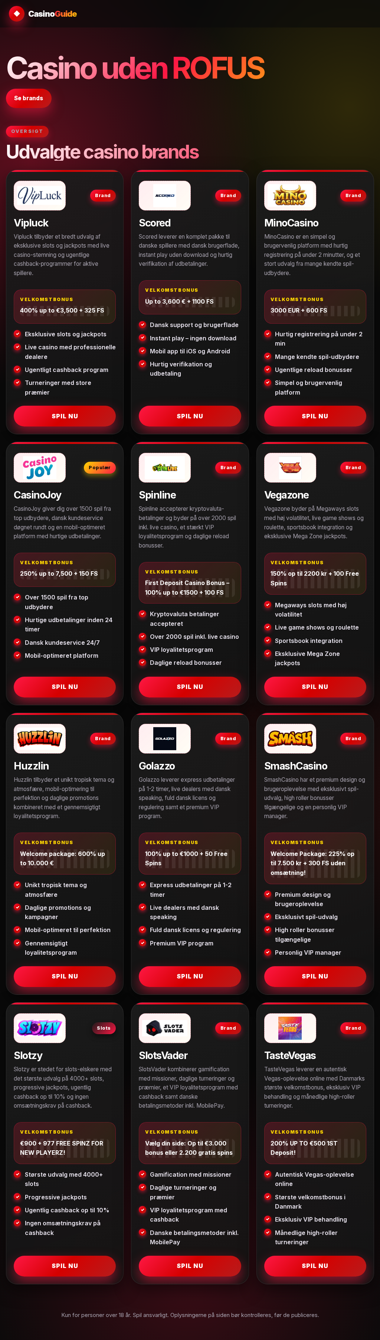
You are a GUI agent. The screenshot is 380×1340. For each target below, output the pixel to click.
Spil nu (65, 416)
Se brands (28, 98)
